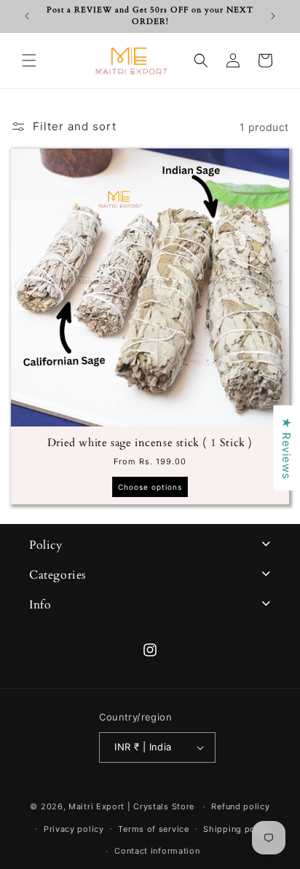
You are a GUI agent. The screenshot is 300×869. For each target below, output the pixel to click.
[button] (29, 60)
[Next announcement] (273, 16)
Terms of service (153, 829)
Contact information (157, 851)
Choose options (150, 487)
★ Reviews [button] (286, 448)
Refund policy (240, 806)
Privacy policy (74, 829)
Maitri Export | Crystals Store (131, 806)
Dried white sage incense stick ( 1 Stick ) (150, 443)
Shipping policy (237, 829)
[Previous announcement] (27, 16)
